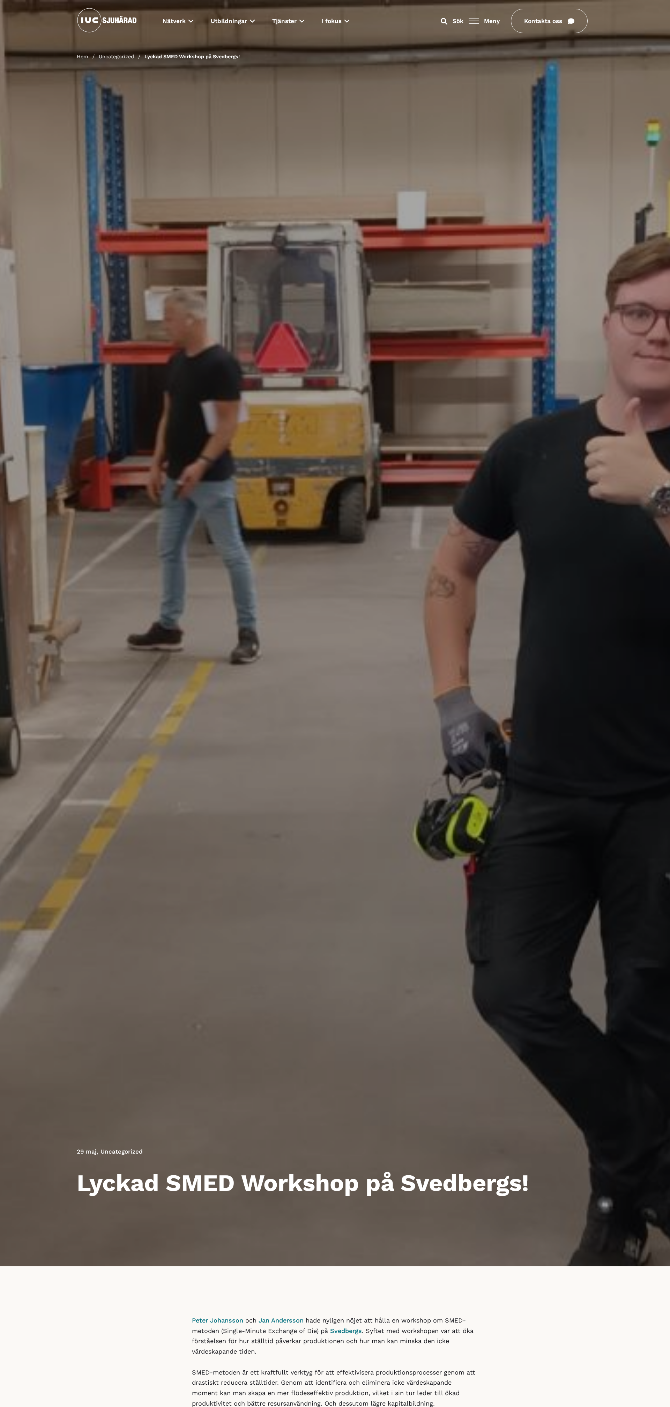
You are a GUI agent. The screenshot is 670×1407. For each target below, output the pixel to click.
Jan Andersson (281, 1320)
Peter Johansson (217, 1320)
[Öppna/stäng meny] (474, 21)
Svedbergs (346, 1330)
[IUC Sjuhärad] (107, 31)
